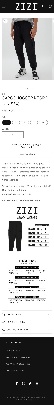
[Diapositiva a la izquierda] (20, 88)
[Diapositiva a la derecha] (33, 88)
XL (43, 122)
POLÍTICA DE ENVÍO (15, 370)
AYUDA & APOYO (14, 350)
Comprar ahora (27, 154)
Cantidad (6, 129)
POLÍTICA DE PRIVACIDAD (18, 357)
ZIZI (14, 397)
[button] (3, 6)
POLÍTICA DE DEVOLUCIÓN (18, 364)
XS (6, 122)
